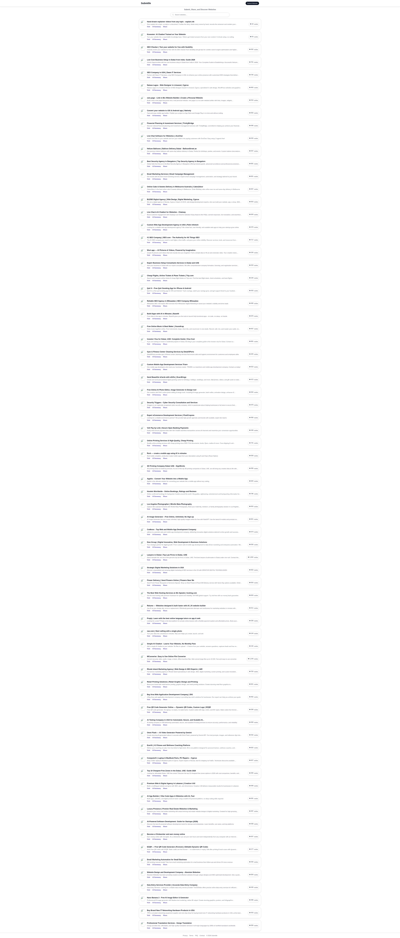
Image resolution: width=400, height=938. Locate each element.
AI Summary (156, 26)
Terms (191, 935)
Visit (148, 26)
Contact (202, 935)
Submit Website (252, 3)
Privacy (185, 935)
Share (165, 26)
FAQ (196, 935)
